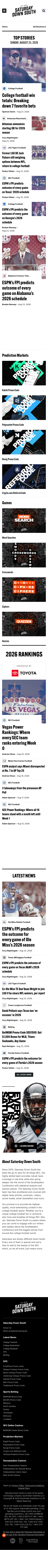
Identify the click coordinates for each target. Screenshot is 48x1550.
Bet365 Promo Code (12, 1400)
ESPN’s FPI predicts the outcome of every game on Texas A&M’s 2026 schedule (21, 967)
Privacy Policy (18, 1485)
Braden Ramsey (9, 227)
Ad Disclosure (39, 26)
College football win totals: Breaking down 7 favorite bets (19, 100)
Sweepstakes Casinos (14, 1460)
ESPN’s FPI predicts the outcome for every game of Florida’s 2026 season (22, 1060)
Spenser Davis (8, 111)
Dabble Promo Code (12, 1379)
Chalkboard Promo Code (14, 1385)
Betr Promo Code (10, 1382)
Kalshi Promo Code (10, 390)
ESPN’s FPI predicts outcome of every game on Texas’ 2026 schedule (15, 187)
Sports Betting (10, 1391)
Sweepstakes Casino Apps (15, 1472)
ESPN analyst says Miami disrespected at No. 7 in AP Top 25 (23, 768)
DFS (5, 1352)
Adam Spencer (8, 797)
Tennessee (8, 1412)
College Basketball (11, 1345)
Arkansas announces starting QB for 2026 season (13, 128)
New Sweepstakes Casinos (15, 1465)
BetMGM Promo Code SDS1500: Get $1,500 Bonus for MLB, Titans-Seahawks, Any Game (22, 1036)
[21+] (13, 1540)
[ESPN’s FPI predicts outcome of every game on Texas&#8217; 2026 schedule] (39, 183)
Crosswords (7, 572)
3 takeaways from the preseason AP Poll (21, 790)
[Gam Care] (21, 1540)
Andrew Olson (8, 754)
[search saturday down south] (44, 11)
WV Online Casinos (13, 1425)
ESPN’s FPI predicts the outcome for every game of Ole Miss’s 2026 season (18, 936)
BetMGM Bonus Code (12, 1396)
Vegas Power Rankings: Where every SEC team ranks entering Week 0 (19, 737)
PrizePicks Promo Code (13, 1366)
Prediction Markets (13, 1436)
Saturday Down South (14, 1323)
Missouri (6, 1403)
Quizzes (5, 641)
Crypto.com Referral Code (14, 493)
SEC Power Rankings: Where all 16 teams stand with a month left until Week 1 (21, 814)
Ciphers (5, 606)
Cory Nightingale (10, 138)
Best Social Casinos (11, 1475)
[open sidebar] (4, 11)
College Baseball (10, 1348)
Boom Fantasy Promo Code (15, 1372)
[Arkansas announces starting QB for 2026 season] (39, 123)
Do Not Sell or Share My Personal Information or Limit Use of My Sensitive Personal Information (24, 1533)
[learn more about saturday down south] (24, 1116)
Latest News (9, 1337)
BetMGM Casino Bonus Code (15, 1430)
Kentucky (7, 1416)
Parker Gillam (8, 171)
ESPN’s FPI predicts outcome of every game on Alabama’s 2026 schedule (18, 290)
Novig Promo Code (10, 459)
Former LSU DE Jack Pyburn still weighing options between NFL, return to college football (15, 159)
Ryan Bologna (8, 1046)
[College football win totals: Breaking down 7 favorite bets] (24, 70)
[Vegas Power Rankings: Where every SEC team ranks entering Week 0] (24, 701)
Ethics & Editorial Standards (15, 1331)
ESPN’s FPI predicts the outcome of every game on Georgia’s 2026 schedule (15, 215)
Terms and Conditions (34, 1485)
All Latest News (24, 1075)
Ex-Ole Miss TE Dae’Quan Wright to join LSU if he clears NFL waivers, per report (23, 991)
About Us (7, 1328)
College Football (10, 1342)
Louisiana (7, 1419)
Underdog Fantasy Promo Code (17, 1376)
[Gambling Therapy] (32, 1541)
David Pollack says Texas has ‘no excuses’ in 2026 (20, 1013)
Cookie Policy (24, 1488)
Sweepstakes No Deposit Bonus (17, 1469)
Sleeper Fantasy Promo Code (16, 1369)
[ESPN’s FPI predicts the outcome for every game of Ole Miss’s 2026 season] (24, 903)
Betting (6, 1355)
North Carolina (9, 1406)
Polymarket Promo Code (13, 424)
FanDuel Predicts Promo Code (16, 1454)
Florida (6, 1409)
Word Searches (9, 537)
